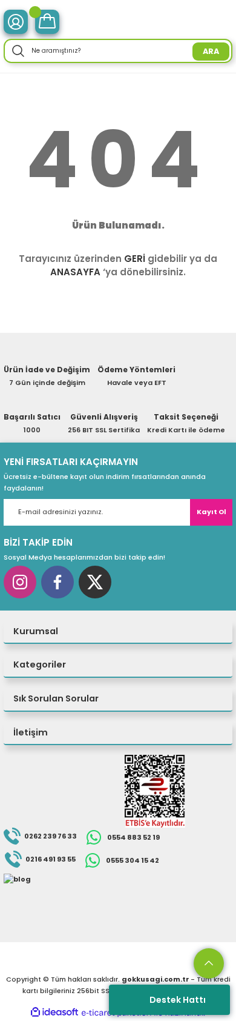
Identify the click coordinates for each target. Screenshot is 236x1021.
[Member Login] (16, 22)
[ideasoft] (54, 1012)
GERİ (134, 258)
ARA (211, 51)
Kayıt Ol (211, 512)
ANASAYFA (75, 272)
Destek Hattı (177, 1000)
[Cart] (47, 22)
